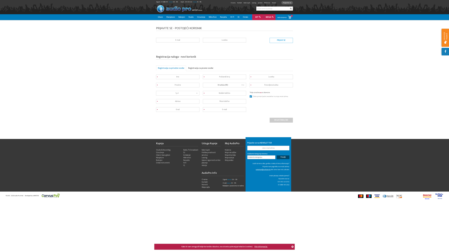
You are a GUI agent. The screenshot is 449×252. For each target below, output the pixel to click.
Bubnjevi (181, 17)
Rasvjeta (223, 17)
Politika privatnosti (209, 152)
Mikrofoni (213, 17)
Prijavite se (287, 2)
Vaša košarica (284, 17)
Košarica (228, 150)
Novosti (274, 3)
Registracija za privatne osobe (171, 68)
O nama (233, 3)
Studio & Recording (163, 150)
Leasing (254, 3)
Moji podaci (229, 160)
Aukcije (204, 165)
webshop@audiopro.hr (263, 169)
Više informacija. (261, 246)
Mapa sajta (206, 187)
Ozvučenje (201, 17)
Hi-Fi (184, 162)
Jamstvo (260, 3)
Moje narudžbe (230, 152)
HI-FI (232, 17)
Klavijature (170, 17)
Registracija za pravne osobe (200, 68)
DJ (238, 17)
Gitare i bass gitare (163, 155)
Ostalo (245, 17)
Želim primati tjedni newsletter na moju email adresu (270, 96)
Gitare (160, 17)
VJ (184, 165)
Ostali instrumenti (163, 162)
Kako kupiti (247, 3)
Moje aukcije (229, 157)
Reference (267, 3)
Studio (191, 17)
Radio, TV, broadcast (190, 150)
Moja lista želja (230, 155)
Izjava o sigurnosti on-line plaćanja (211, 161)
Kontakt (239, 3)
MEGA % (270, 17)
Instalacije (187, 155)
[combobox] (177, 93)
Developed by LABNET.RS (32, 195)
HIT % (258, 17)
